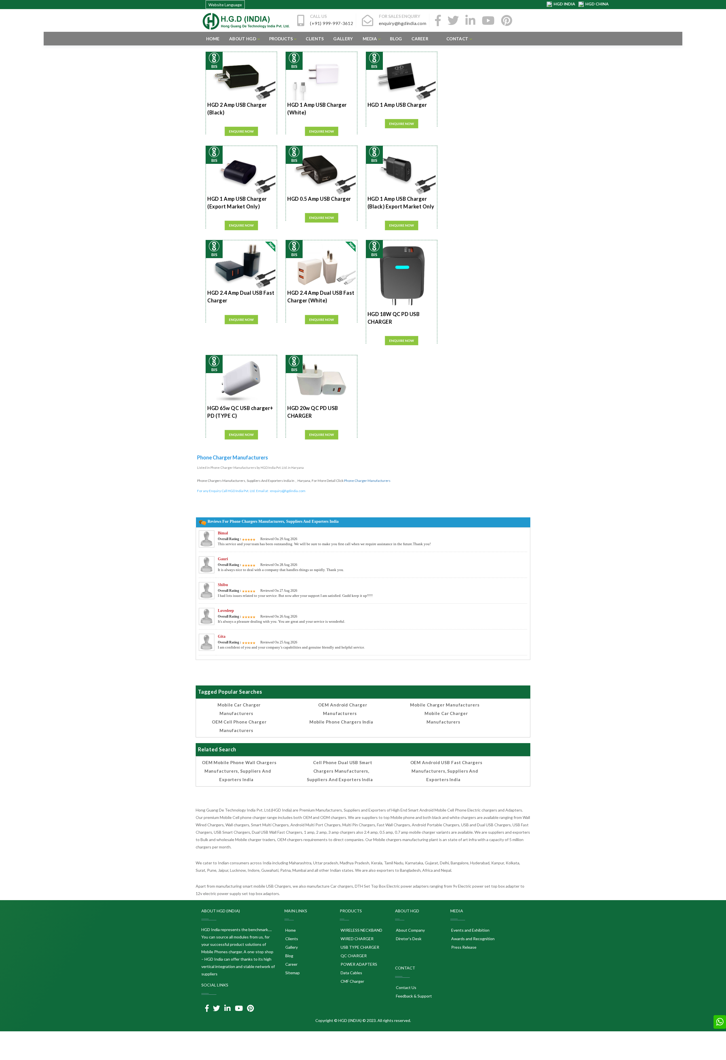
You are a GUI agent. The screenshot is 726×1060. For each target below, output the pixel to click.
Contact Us (405, 987)
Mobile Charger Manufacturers (444, 704)
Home (213, 38)
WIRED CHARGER (356, 938)
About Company (410, 930)
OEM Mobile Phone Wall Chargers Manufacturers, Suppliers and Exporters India (239, 771)
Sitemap (292, 972)
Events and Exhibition (469, 930)
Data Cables (351, 972)
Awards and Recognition (472, 938)
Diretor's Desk (408, 938)
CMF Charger (352, 981)
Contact (457, 38)
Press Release (463, 947)
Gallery (343, 38)
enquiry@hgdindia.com (287, 491)
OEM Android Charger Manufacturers (342, 709)
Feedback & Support (413, 996)
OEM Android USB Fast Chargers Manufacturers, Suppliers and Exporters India (446, 771)
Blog (396, 38)
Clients (315, 38)
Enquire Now (241, 131)
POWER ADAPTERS (358, 964)
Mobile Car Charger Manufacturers (239, 709)
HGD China (596, 3)
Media (370, 38)
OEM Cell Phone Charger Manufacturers (239, 726)
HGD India (564, 3)
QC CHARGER (353, 955)
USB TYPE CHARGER (359, 947)
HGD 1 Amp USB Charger (397, 105)
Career (419, 38)
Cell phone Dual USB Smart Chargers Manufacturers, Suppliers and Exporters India (340, 771)
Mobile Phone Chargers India (341, 721)
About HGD (242, 38)
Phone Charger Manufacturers (367, 480)
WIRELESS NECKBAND (361, 930)
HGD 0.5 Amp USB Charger (319, 199)
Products (281, 38)
